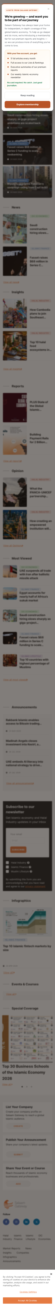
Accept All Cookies (27, 1300)
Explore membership (28, 104)
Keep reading (27, 95)
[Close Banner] (51, 1274)
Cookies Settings (28, 1292)
